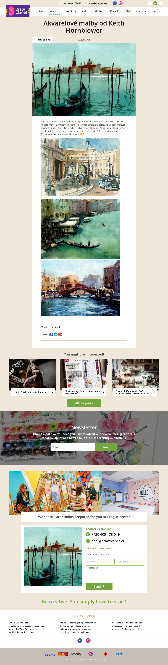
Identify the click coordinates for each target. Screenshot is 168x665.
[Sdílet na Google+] (60, 334)
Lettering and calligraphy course (75, 626)
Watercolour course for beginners (127, 622)
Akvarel (56, 327)
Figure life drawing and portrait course (78, 622)
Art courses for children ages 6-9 (126, 626)
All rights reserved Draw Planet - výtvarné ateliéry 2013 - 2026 (84, 659)
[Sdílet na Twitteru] (56, 334)
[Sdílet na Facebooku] (51, 334)
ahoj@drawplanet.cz (99, 3)
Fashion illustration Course (21, 632)
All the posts (84, 403)
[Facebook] (115, 3)
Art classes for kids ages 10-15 (125, 629)
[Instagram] (121, 3)
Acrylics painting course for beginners (26, 626)
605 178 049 (72, 3)
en (155, 3)
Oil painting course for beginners (75, 629)
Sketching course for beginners (74, 632)
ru (161, 3)
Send (106, 447)
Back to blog (43, 39)
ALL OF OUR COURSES (18, 622)
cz (150, 3)
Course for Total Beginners (21, 629)
